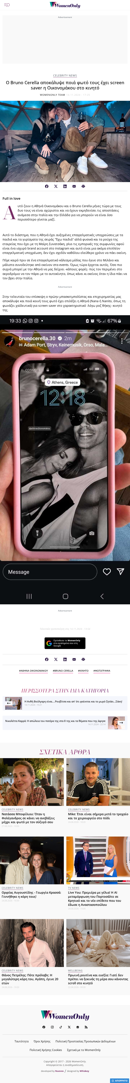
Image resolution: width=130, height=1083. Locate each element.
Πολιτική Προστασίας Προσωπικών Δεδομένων (86, 1041)
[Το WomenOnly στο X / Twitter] (69, 1027)
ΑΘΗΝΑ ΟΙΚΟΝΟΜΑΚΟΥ (34, 670)
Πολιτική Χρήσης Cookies (46, 1050)
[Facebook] (46, 186)
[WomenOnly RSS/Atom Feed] (86, 1027)
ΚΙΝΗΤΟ (84, 670)
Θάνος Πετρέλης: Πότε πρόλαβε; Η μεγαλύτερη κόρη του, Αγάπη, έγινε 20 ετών (30, 979)
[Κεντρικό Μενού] (7, 5)
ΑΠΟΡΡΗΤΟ (121, 1080)
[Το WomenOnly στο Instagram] (52, 1027)
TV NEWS (73, 887)
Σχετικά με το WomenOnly (84, 1050)
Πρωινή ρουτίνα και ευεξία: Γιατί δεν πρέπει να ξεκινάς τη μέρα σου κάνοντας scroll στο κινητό (98, 979)
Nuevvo (59, 1070)
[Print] (83, 186)
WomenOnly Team (52, 94)
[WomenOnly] (65, 5)
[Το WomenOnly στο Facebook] (44, 1027)
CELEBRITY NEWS (65, 75)
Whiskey (84, 1070)
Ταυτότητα (22, 1041)
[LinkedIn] (65, 186)
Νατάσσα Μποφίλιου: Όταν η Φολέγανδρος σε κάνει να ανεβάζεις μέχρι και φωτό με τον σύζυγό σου (28, 818)
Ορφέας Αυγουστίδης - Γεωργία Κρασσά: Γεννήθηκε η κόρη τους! (31, 894)
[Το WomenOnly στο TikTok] (61, 1027)
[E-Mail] (74, 186)
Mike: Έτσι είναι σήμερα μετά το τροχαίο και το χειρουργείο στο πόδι (98, 816)
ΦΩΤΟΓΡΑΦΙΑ (102, 670)
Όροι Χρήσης (42, 1041)
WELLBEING (75, 970)
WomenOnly (65, 1016)
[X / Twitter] (56, 186)
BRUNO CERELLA (63, 670)
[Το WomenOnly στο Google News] (78, 1027)
